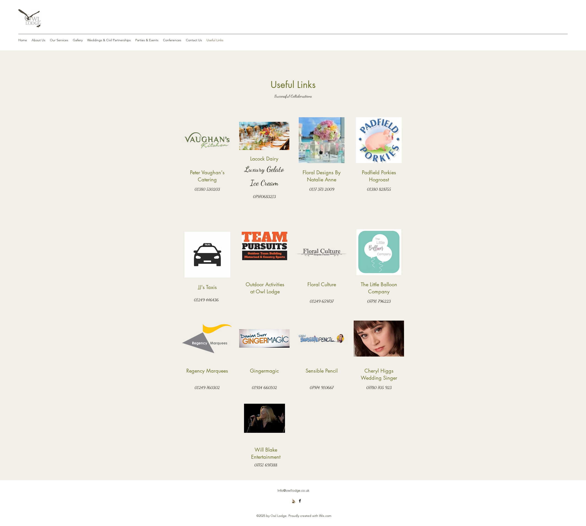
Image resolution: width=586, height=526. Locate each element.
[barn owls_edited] (293, 501)
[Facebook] (300, 501)
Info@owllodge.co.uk (293, 490)
